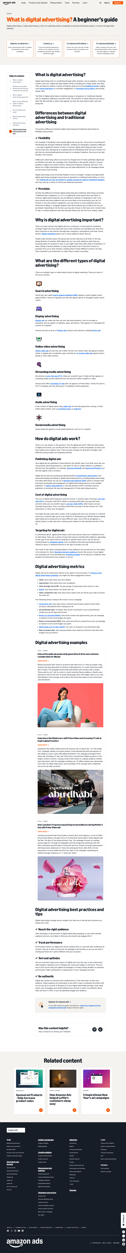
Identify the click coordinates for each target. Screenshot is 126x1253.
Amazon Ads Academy (107, 1143)
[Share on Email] (123, 1244)
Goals (23, 3)
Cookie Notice (59, 1227)
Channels (72, 1190)
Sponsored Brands (12, 1174)
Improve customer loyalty (14, 1156)
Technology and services (47, 1193)
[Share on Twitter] (123, 1235)
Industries (73, 1140)
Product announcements (108, 1146)
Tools (67, 3)
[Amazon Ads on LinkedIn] (8, 1231)
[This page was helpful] (100, 1029)
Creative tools (42, 1162)
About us (9, 1227)
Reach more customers (13, 1146)
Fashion (71, 1156)
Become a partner (106, 1171)
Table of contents (16, 76)
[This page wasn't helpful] (94, 1029)
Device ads (96, 330)
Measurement (56, 3)
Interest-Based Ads (46, 1227)
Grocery (71, 1162)
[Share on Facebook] (123, 1231)
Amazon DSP (42, 1196)
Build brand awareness (13, 1143)
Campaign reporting (44, 1180)
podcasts (77, 409)
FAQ (102, 1156)
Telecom (72, 1178)
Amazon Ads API (43, 1202)
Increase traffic (11, 1149)
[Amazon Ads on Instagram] (15, 1231)
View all (9, 1189)
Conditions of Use (20, 1227)
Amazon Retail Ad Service (45, 1208)
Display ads (39, 320)
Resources (104, 1149)
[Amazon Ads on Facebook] (22, 1231)
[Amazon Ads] (7, 3)
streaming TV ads (57, 384)
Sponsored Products (13, 1171)
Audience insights (43, 1143)
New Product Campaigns (45, 1211)
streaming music (64, 409)
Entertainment (73, 1152)
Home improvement (75, 1171)
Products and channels (38, 3)
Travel (71, 1184)
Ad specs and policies (107, 1152)
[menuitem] (16, 1177)
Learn (85, 3)
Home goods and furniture (77, 1168)
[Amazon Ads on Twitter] (11, 1231)
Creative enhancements (45, 1156)
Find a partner (105, 1168)
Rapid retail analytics (44, 1186)
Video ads (9, 1180)
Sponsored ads (11, 1167)
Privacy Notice (33, 1227)
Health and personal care (76, 1165)
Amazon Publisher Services (46, 1205)
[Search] (100, 3)
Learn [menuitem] (103, 1140)
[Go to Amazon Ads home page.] (25, 1243)
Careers (84, 1227)
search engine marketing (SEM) (65, 295)
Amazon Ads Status (72, 1227)
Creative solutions (45, 1152)
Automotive (72, 1143)
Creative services (43, 1159)
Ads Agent (41, 1215)
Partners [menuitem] (104, 1165)
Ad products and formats (13, 1163)
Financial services (74, 1159)
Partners (76, 3)
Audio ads (9, 1183)
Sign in (107, 3)
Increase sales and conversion (15, 1152)
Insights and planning (46, 1140)
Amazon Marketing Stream (46, 1177)
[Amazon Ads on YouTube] (19, 1231)
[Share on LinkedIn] (123, 1240)
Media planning (42, 1146)
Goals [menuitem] (9, 1140)
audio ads (67, 406)
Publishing (72, 1174)
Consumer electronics (75, 1149)
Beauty (71, 1146)
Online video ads (42, 351)
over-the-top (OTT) (54, 376)
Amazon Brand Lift (43, 1174)
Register (117, 3)
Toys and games (74, 1181)
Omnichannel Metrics (44, 1183)
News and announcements (108, 1159)
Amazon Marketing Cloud (45, 1199)
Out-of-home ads (12, 1186)
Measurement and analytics (45, 1169)
